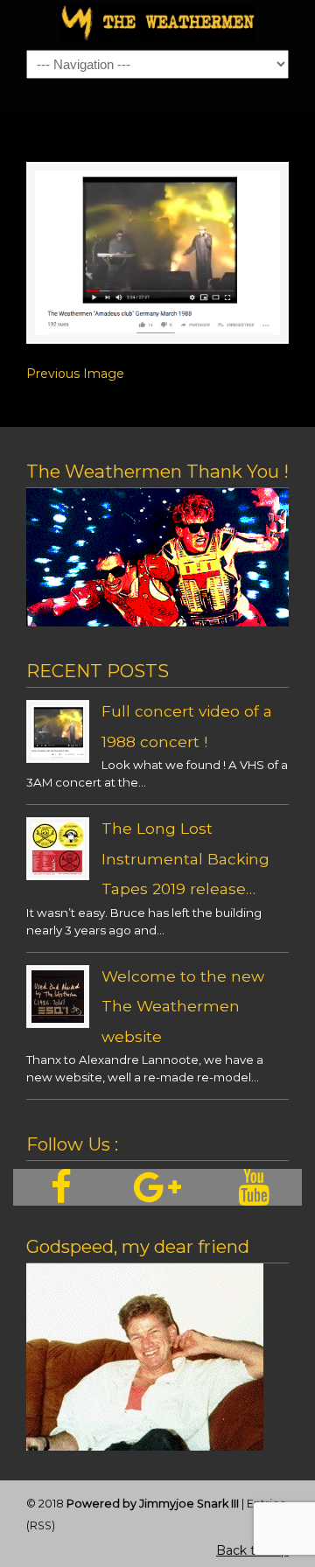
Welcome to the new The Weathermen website (183, 1006)
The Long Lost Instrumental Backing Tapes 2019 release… (186, 858)
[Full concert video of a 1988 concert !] (58, 753)
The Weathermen (157, 23)
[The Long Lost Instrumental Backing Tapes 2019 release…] (58, 871)
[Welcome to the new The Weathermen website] (58, 1018)
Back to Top (252, 1550)
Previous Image (75, 373)
